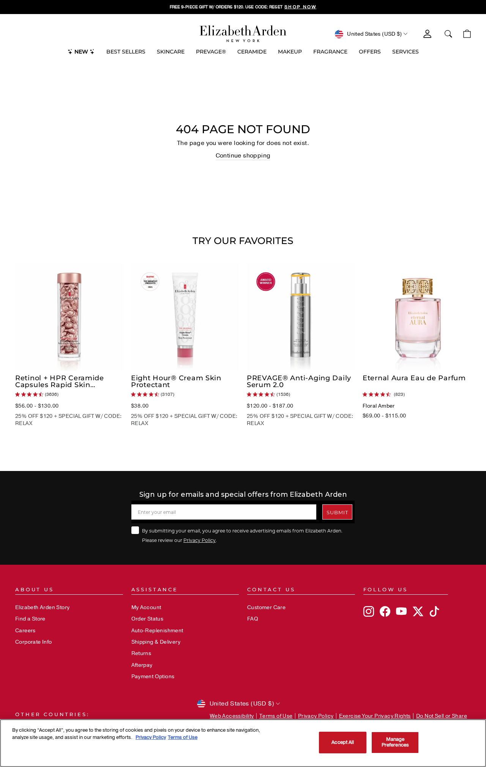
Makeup (290, 51)
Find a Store (30, 618)
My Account (146, 607)
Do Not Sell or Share (441, 716)
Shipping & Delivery (156, 642)
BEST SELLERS (125, 51)
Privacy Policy (199, 540)
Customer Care (266, 607)
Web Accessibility (232, 716)
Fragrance (330, 51)
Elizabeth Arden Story (42, 607)
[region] (243, 7)
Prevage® (211, 51)
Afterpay (142, 665)
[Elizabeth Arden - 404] (243, 33)
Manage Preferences (395, 742)
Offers (370, 51)
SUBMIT (337, 512)
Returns (141, 653)
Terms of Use (276, 716)
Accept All (342, 742)
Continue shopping (243, 155)
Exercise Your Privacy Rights (375, 716)
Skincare (171, 51)
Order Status (147, 618)
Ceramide (252, 51)
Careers (25, 630)
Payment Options (153, 676)
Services (405, 51)
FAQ (252, 618)
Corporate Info (33, 642)
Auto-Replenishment (157, 630)
